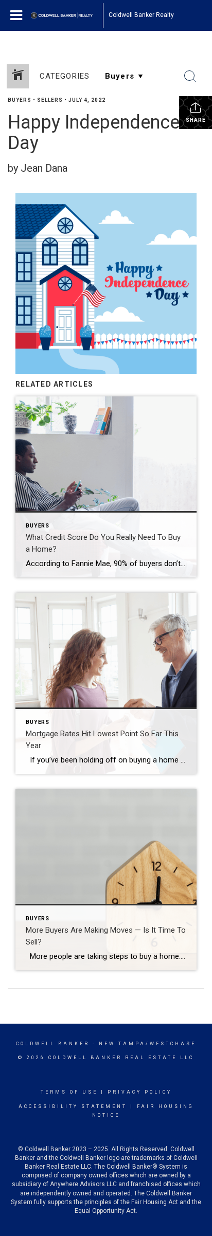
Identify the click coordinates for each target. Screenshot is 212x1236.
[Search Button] (190, 76)
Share (196, 120)
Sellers (50, 100)
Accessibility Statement (73, 1106)
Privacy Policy (140, 1092)
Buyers (19, 100)
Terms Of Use (69, 1092)
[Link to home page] (67, 15)
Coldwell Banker (53, 1043)
